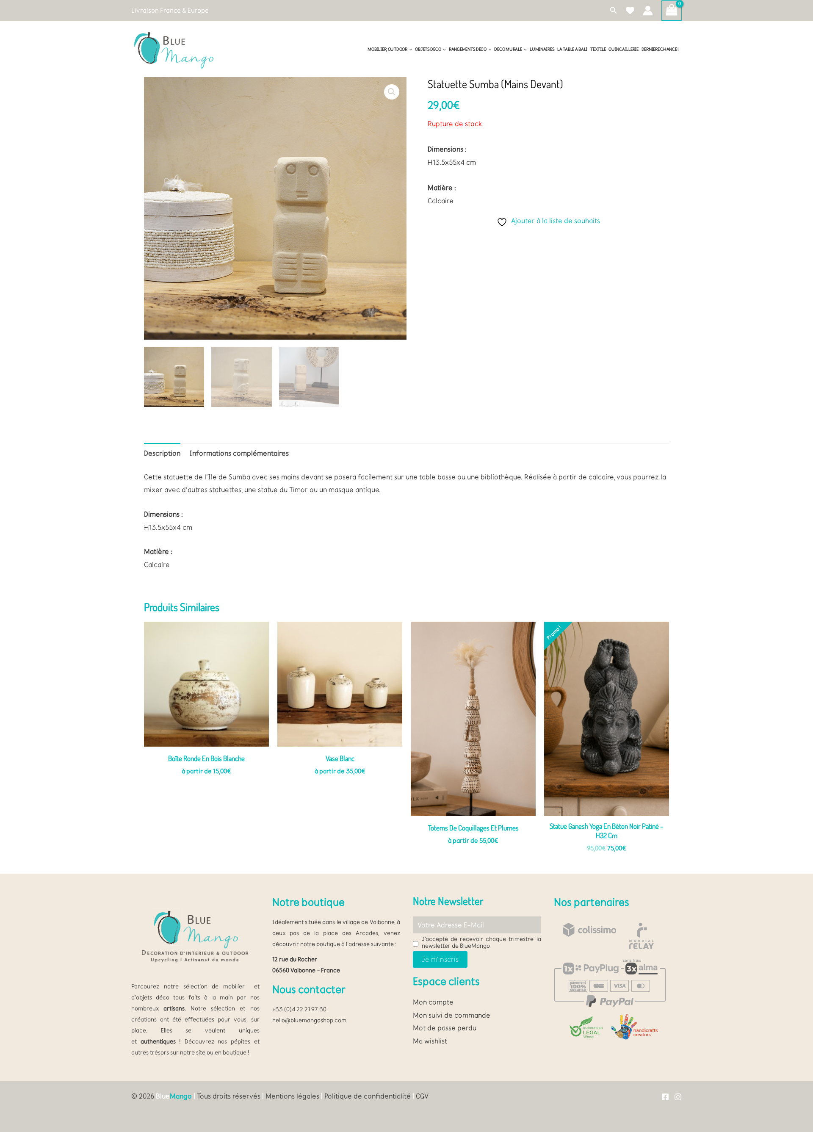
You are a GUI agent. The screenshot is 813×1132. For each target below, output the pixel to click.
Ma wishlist (430, 1041)
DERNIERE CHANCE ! (660, 49)
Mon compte (433, 1002)
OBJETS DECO (428, 49)
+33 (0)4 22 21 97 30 (299, 1009)
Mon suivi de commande (451, 1015)
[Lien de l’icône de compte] (648, 11)
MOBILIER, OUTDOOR (387, 49)
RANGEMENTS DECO (468, 49)
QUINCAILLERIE (623, 49)
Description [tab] (162, 453)
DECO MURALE (508, 49)
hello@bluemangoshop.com (309, 1020)
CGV (422, 1096)
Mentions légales (292, 1096)
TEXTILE (598, 49)
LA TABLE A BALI (572, 49)
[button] (613, 10)
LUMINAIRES (542, 49)
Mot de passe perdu (444, 1028)
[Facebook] (665, 1097)
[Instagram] (678, 1097)
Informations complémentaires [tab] (239, 453)
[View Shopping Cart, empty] (671, 10)
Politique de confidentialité (367, 1096)
